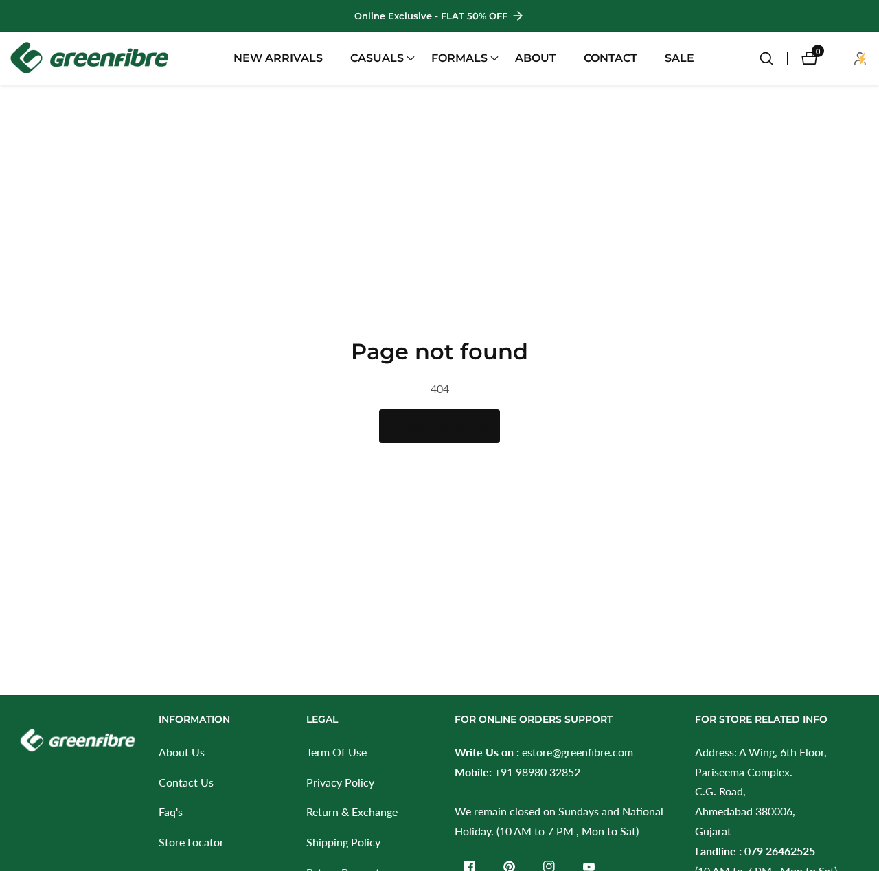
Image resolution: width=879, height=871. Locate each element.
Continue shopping (439, 426)
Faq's (171, 811)
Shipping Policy (343, 841)
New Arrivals (278, 58)
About (535, 58)
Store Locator (191, 841)
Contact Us (186, 782)
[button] (377, 58)
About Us (182, 751)
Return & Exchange (352, 811)
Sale (679, 58)
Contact (610, 58)
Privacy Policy (340, 782)
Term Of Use (336, 751)
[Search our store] (773, 58)
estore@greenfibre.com (577, 751)
